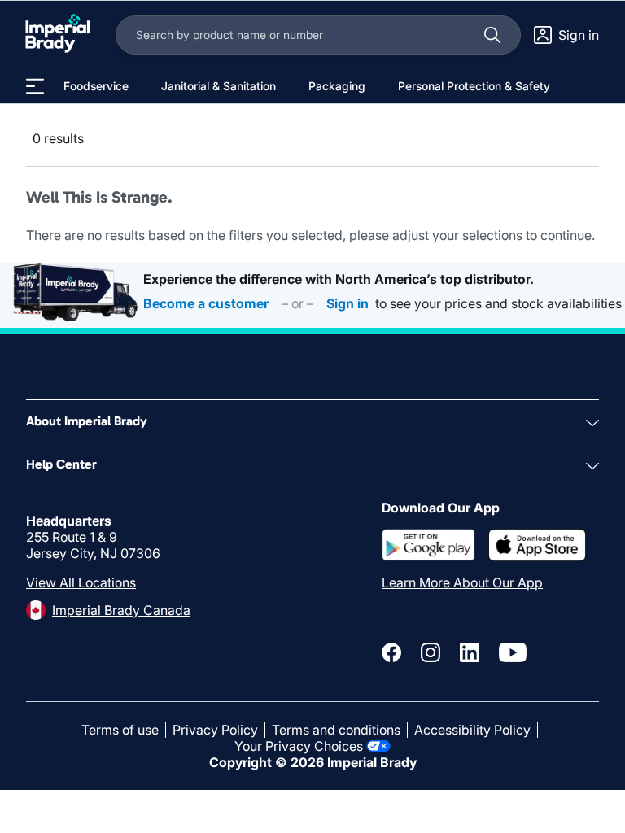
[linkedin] (469, 652)
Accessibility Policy (472, 730)
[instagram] (430, 652)
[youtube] (513, 652)
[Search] (492, 35)
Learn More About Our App (462, 582)
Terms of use (120, 730)
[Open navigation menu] (35, 86)
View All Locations (81, 582)
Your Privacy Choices (298, 746)
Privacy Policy (215, 730)
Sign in (347, 303)
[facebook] (391, 652)
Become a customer (206, 303)
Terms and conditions (336, 730)
